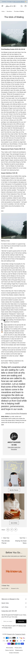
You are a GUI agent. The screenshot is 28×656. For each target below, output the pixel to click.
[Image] (14, 474)
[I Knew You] (14, 571)
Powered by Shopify (20, 645)
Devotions (9, 11)
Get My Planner (14, 490)
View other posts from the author (14, 448)
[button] (2, 328)
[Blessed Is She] (11, 6)
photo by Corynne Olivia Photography (16, 413)
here (2, 424)
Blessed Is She (10, 645)
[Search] (21, 6)
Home (3, 11)
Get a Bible (14, 523)
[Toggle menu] (2, 6)
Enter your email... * (8, 621)
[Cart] (25, 6)
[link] (7, 529)
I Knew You (5, 585)
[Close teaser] (4, 320)
